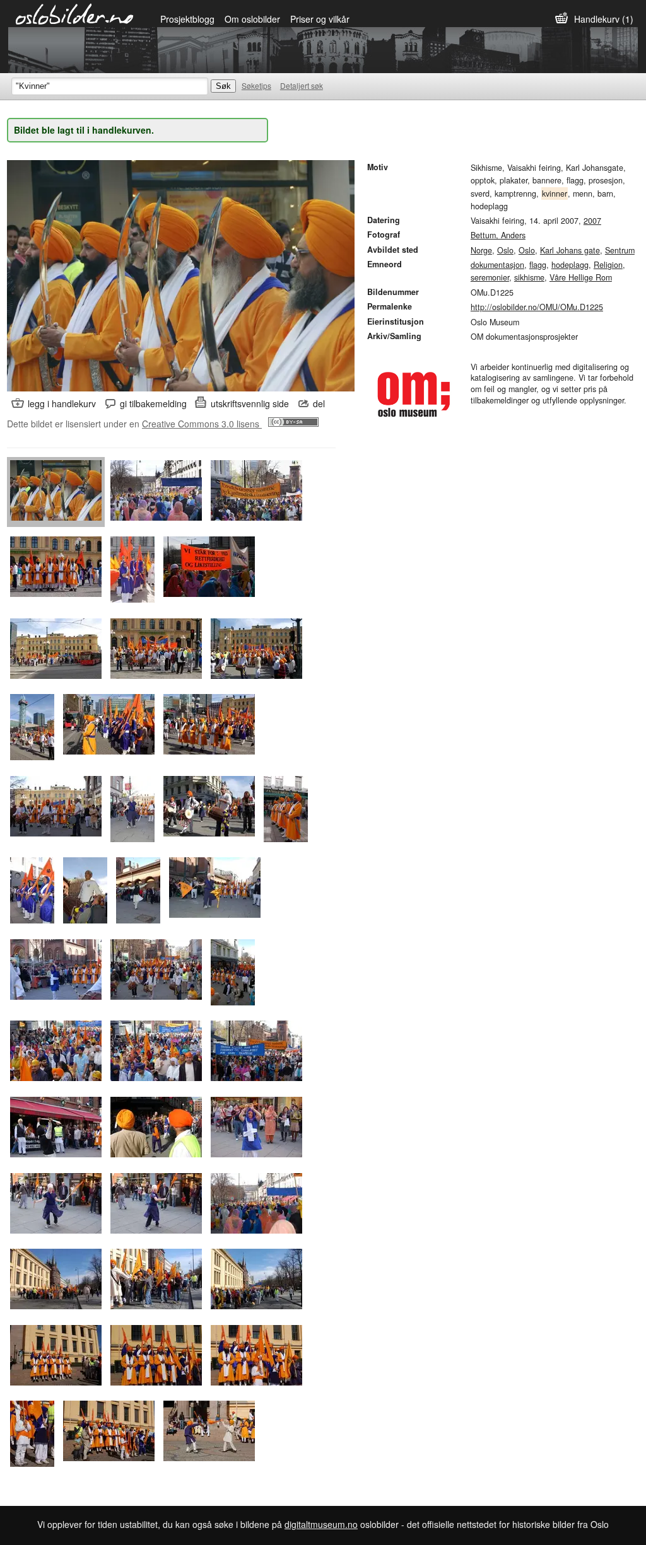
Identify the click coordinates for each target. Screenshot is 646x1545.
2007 (592, 220)
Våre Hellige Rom (580, 277)
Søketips (256, 85)
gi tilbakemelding (153, 403)
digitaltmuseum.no (321, 1524)
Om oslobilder (252, 19)
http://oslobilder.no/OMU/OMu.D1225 (537, 307)
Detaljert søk (301, 85)
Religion (608, 264)
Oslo (505, 250)
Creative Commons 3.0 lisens (202, 423)
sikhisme (529, 277)
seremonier (490, 277)
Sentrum (620, 250)
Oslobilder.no (75, 13)
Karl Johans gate (570, 250)
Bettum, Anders (498, 235)
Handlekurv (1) (603, 19)
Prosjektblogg (187, 19)
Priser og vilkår (319, 19)
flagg (537, 264)
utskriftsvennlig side (250, 403)
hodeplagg (570, 264)
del (319, 403)
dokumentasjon (497, 264)
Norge (481, 250)
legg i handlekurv (62, 403)
